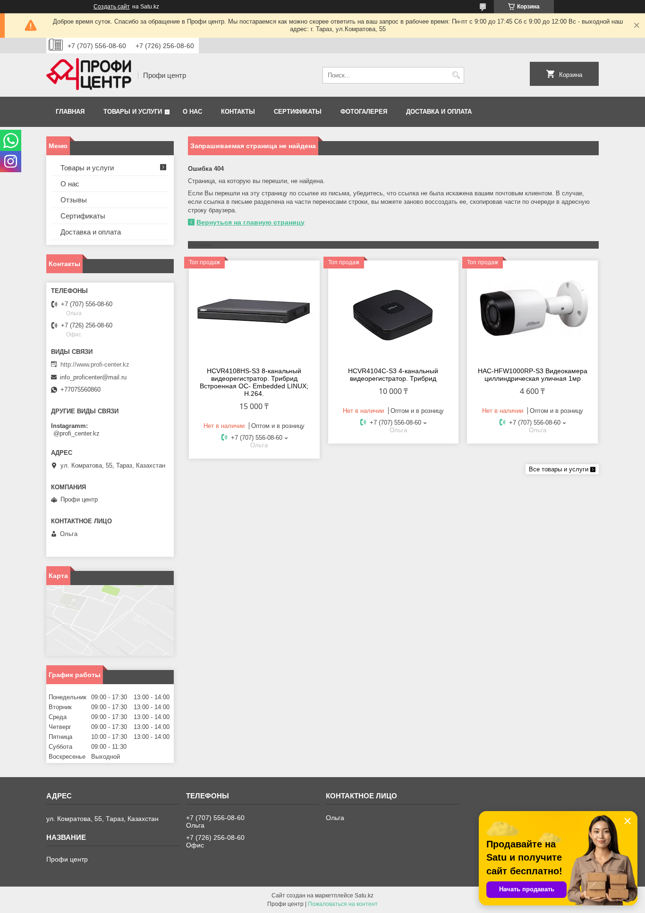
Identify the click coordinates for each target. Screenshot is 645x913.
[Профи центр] (88, 75)
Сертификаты (298, 111)
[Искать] (456, 75)
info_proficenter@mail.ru (93, 377)
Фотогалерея (363, 111)
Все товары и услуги (558, 469)
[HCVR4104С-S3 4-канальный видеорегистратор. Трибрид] (393, 312)
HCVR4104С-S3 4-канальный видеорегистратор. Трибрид (393, 374)
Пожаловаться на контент (343, 904)
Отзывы (73, 200)
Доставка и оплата (439, 111)
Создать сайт (111, 6)
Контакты (238, 111)
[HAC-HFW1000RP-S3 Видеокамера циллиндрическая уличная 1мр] (532, 312)
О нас (192, 111)
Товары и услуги (132, 111)
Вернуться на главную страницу (250, 222)
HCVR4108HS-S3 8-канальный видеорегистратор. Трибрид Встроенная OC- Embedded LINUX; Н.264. (254, 382)
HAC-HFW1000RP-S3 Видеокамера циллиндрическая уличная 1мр (532, 374)
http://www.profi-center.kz (94, 364)
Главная (70, 111)
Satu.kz (364, 895)
